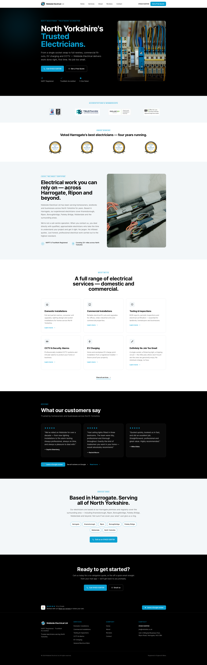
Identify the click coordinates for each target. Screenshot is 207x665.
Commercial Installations (82, 629)
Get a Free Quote (158, 4)
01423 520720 (143, 4)
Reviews (110, 4)
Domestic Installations (81, 626)
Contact (119, 4)
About (100, 4)
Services (91, 4)
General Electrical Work (82, 643)
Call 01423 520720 (53, 69)
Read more (94, 464)
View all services (102, 377)
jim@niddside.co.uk (145, 629)
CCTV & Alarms (79, 636)
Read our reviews (65, 608)
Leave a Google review (54, 464)
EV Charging (78, 640)
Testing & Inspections (81, 633)
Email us (117, 588)
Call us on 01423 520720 (105, 539)
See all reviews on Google (76, 464)
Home (82, 4)
